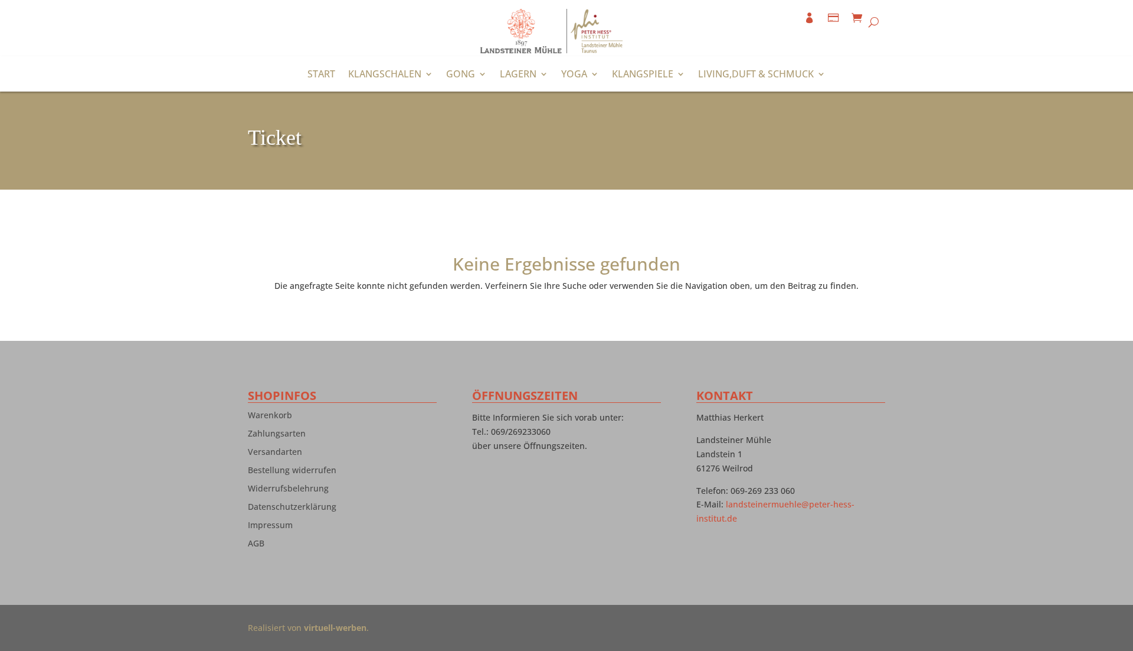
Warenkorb (270, 417)
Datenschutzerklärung (292, 509)
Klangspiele (642, 75)
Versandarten (275, 454)
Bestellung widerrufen (292, 472)
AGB (256, 545)
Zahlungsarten (277, 436)
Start (321, 75)
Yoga (574, 75)
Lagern (518, 75)
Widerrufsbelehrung (288, 491)
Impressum (270, 527)
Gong (460, 75)
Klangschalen (384, 75)
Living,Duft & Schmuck (756, 75)
